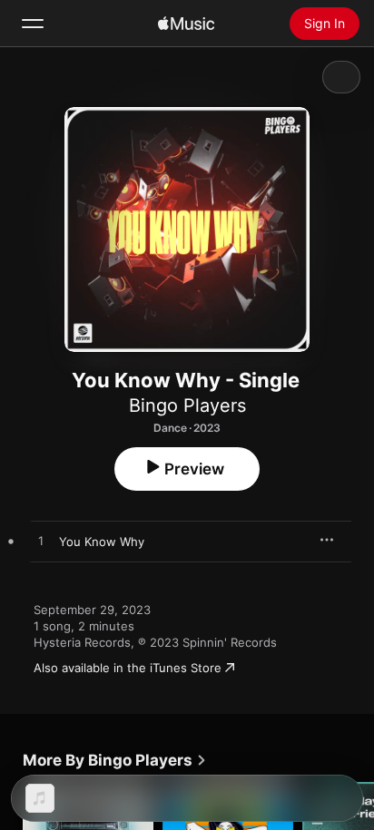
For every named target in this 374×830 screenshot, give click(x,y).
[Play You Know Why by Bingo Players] (41, 541)
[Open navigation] (33, 24)
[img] (186, 23)
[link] (115, 760)
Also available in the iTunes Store (127, 667)
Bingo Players (187, 405)
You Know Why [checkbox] (101, 541)
